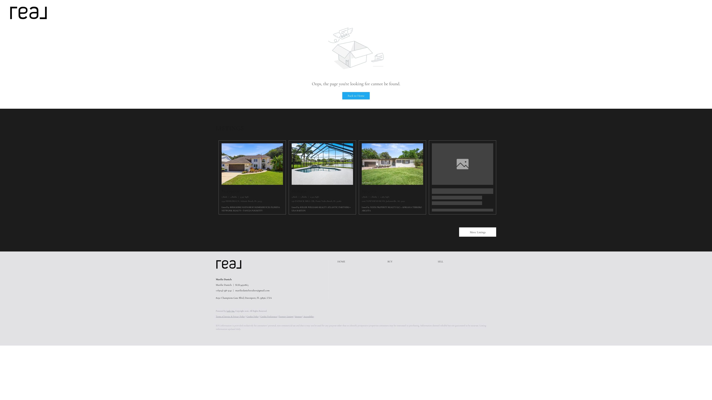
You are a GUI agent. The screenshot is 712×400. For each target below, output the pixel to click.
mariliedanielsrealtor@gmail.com (252, 290)
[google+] (274, 335)
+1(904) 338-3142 (224, 290)
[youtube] (263, 335)
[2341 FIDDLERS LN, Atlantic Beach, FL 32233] (252, 184)
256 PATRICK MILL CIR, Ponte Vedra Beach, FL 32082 (316, 201)
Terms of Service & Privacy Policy (230, 316)
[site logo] (231, 273)
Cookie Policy (253, 316)
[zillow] (241, 335)
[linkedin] (231, 335)
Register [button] (685, 12)
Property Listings (286, 316)
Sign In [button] (701, 12)
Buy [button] (74, 12)
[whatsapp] (284, 335)
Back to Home (356, 96)
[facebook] (220, 335)
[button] (28, 13)
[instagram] (252, 335)
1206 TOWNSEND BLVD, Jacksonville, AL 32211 (383, 201)
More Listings (478, 232)
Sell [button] (85, 12)
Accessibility (308, 316)
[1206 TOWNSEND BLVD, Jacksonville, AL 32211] (392, 184)
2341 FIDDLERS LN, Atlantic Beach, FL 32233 (242, 201)
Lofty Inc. (231, 311)
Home (62, 12)
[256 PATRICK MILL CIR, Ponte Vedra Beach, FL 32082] (322, 184)
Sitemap (298, 316)
